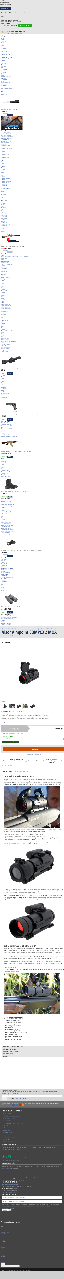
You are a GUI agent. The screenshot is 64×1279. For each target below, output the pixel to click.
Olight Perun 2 (4, 561)
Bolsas (3, 571)
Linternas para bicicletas (7, 529)
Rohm (2, 384)
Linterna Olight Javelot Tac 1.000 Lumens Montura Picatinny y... (21, 550)
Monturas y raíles (5, 339)
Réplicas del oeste (5, 434)
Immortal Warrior (5, 463)
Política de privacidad (9, 1139)
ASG (2, 199)
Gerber (3, 39)
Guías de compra (8, 1133)
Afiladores (3, 93)
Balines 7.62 (4, 218)
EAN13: (14, 711)
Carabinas (3, 144)
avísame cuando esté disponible (10, 741)
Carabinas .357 (5, 157)
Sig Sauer (3, 166)
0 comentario (15, 636)
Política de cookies (8, 1142)
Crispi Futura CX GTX (6, 500)
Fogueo (3, 375)
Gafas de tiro (4, 574)
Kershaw (3, 72)
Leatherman (4, 79)
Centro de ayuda (8, 1113)
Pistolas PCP (4, 179)
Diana (2, 168)
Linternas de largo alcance (8, 531)
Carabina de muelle (6, 145)
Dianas (3, 228)
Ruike (2, 70)
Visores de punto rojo (6, 308)
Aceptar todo (17, 1266)
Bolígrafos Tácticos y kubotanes (9, 617)
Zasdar (3, 317)
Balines (3, 212)
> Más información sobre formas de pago (10, 1160)
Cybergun (3, 203)
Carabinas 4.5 (4, 151)
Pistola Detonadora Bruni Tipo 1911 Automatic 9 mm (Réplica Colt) (22, 414)
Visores (3, 227)
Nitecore (3, 519)
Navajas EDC (4, 60)
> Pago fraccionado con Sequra (8, 1162)
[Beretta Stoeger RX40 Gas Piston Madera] (32, 238)
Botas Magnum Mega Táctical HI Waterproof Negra (15, 491)
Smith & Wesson (5, 208)
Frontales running (5, 532)
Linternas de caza (5, 526)
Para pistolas (4, 291)
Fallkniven (3, 41)
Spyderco (3, 47)
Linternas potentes (6, 522)
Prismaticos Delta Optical (7, 615)
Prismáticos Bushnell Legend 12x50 (14, 607)
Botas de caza (4, 473)
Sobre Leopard (7, 1130)
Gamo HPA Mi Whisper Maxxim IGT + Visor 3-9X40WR (14, 256)
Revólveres (4, 205)
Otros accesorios (5, 347)
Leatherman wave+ (6, 139)
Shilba (2, 319)
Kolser (2, 433)
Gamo (2, 159)
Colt (2, 196)
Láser (2, 342)
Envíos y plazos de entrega (10, 1118)
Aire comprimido (5, 142)
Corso (2, 467)
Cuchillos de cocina (6, 90)
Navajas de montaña (6, 57)
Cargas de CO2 (5, 338)
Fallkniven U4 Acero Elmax (10, 109)
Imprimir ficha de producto (7, 765)
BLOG (23, 1105)
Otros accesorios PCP (6, 353)
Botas (2, 458)
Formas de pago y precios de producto (13, 1123)
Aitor (2, 35)
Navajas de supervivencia (7, 53)
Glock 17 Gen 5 (5, 262)
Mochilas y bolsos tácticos (7, 569)
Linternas (3, 507)
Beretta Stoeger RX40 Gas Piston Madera (12, 246)
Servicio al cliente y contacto (10, 1128)
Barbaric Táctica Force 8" (7, 501)
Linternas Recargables (7, 512)
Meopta (3, 313)
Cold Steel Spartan (6, 135)
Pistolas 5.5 (4, 185)
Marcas (3, 620)
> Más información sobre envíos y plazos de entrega (13, 1180)
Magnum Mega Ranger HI (7, 504)
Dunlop (3, 464)
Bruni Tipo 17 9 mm (6, 424)
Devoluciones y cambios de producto (13, 1116)
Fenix (2, 517)
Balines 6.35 (4, 216)
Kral (2, 165)
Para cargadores (5, 224)
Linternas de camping (6, 520)
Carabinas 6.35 (5, 154)
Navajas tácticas (5, 51)
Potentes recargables (6, 523)
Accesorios (4, 94)
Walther (3, 170)
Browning (3, 381)
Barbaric (3, 466)
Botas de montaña (6, 472)
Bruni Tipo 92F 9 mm (6, 423)
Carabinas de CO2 (5, 150)
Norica (2, 163)
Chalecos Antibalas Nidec (7, 618)
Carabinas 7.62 (5, 156)
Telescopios (4, 590)
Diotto (2, 469)
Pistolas (3, 176)
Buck (2, 45)
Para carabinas (5, 289)
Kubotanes (4, 575)
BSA (2, 175)
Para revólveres (5, 292)
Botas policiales (5, 470)
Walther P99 (4, 427)
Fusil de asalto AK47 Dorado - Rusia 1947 (16, 451)
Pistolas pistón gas (6, 181)
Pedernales (4, 581)
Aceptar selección (10, 1266)
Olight (2, 516)
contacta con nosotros (32, 1158)
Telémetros (4, 592)
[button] (5, 1232)
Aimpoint (3, 314)
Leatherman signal (6, 141)
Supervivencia (4, 583)
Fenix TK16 (4, 565)
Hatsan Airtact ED (5, 255)
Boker (2, 38)
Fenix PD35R (4, 564)
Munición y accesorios (6, 264)
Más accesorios (5, 336)
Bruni (2, 378)
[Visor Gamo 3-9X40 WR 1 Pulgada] (32, 360)
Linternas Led (4, 509)
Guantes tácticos (5, 572)
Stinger (3, 169)
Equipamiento (4, 566)
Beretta (3, 162)
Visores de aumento (6, 304)
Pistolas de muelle (5, 178)
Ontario (4, 48)
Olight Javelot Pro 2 (6, 559)
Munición (3, 399)
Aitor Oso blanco (5, 132)
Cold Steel (3, 36)
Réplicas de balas (5, 344)
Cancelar (2, 1264)
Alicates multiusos (5, 82)
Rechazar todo (5, 1210)
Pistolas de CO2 (5, 182)
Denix (2, 431)
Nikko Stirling (4, 311)
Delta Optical (4, 320)
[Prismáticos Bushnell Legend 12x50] (32, 599)
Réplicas (3, 430)
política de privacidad (21, 1098)
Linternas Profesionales (7, 525)
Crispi (2, 460)
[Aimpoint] (6, 642)
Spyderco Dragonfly (6, 133)
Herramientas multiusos (7, 88)
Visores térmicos (5, 307)
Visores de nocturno (6, 305)
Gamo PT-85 (4, 258)
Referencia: (4, 711)
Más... (2, 286)
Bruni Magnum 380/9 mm (7, 428)
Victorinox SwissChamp (7, 136)
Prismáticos (4, 586)
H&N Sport (3, 279)
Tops (2, 42)
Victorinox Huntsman (6, 138)
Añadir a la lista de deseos (34, 754)
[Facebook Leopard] (13, 1105)
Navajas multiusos (6, 76)
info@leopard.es (54, 1103)
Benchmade (4, 44)
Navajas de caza (5, 54)
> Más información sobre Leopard (9, 1192)
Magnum (3, 461)
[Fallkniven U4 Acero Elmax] (32, 101)
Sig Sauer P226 (5, 261)
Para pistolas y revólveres (7, 331)
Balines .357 (4, 219)
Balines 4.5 (4, 213)
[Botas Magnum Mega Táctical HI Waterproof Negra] (32, 483)
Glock (2, 197)
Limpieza (3, 345)
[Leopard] (13, 32)
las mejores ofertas (6, 624)
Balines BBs (4, 222)
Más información (7, 771)
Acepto (10, 1210)
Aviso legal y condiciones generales (12, 1137)
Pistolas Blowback (5, 188)
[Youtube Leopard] (20, 1105)
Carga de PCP (4, 351)
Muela (2, 73)
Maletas (3, 580)
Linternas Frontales (6, 510)
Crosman (3, 172)
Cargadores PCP (5, 350)
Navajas (3, 50)
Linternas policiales (6, 528)
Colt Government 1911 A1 (7, 426)
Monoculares (4, 589)
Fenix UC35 (4, 562)
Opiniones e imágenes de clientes (21, 771)
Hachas (3, 91)
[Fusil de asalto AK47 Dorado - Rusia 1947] (32, 443)
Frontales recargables (6, 534)
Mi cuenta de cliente (9, 1121)
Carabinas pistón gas (6, 148)
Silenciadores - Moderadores (8, 341)
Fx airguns (3, 173)
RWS (2, 283)
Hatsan (3, 160)
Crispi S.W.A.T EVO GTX (7, 503)
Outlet (2, 621)
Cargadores (4, 225)
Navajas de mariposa (6, 62)
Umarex (3, 285)
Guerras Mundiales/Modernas (9, 436)
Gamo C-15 (4, 259)
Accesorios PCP (5, 348)
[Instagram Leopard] (17, 1105)
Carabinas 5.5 (4, 153)
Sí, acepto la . (18, 1098)
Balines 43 (3, 221)
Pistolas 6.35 (4, 187)
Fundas (3, 230)
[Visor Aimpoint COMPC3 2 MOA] (5, 706)
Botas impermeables (6, 475)
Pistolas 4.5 (4, 184)
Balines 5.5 (4, 215)
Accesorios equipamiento (7, 577)
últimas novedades (6, 623)
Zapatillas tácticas (5, 476)
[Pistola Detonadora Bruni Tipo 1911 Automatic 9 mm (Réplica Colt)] (32, 406)
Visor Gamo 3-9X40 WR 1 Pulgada (16, 368)
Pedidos (6, 1125)
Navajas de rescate (6, 56)
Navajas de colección (6, 59)
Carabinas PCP (5, 147)
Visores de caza (5, 310)
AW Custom (4, 200)
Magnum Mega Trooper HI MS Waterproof (11, 506)
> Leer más (5, 722)
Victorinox (3, 78)
